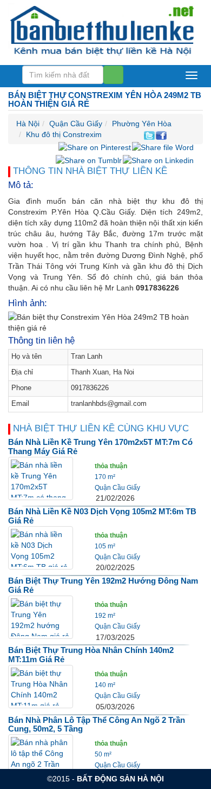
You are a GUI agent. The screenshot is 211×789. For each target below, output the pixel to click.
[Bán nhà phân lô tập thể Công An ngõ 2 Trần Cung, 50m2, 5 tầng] (40, 755)
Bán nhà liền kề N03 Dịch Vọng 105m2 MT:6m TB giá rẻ (102, 516)
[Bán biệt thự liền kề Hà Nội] (101, 29)
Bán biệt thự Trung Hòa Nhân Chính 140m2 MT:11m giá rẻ (91, 654)
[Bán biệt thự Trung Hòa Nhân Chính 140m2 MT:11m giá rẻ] (40, 686)
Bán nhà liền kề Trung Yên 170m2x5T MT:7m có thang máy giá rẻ (100, 446)
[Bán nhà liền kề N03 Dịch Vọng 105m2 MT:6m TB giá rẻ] (40, 547)
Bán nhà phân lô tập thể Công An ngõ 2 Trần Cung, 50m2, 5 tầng (96, 724)
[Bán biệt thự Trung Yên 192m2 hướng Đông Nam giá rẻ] (40, 616)
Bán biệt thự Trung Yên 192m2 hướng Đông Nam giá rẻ (103, 585)
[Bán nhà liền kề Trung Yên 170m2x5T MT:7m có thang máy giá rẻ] (40, 478)
